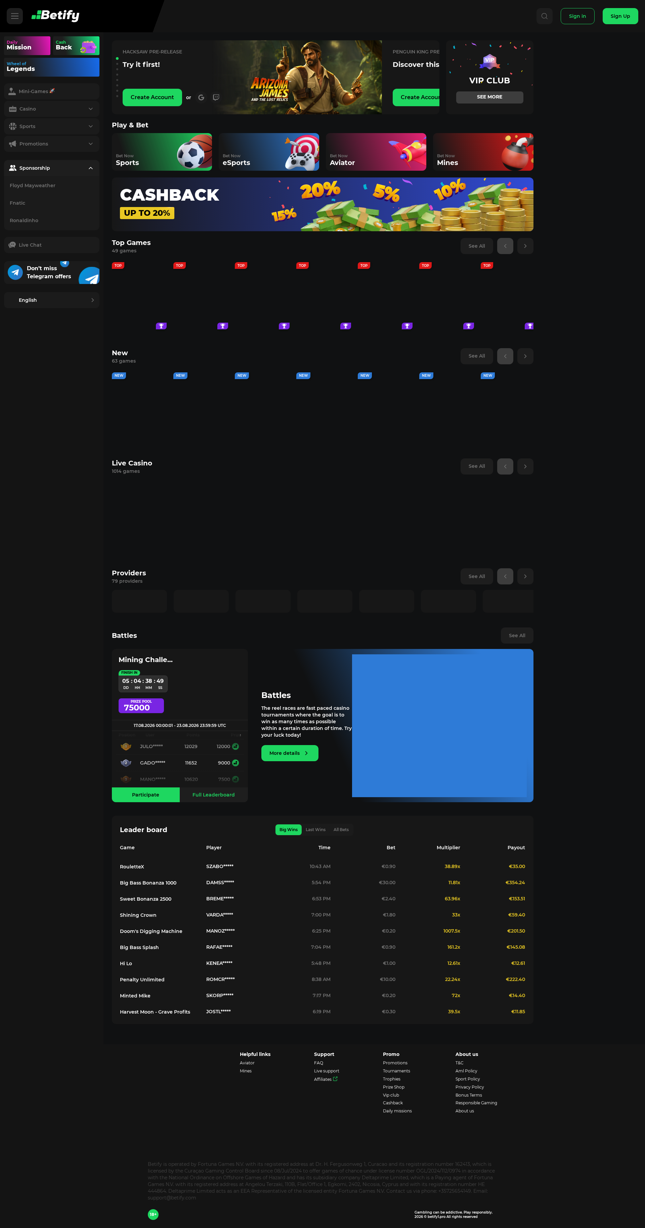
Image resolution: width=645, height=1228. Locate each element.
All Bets (341, 829)
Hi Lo (126, 963)
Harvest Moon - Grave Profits (155, 1012)
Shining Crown (138, 915)
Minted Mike (135, 996)
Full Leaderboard (213, 795)
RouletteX (132, 867)
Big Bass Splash (139, 947)
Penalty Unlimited (142, 980)
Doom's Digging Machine (151, 931)
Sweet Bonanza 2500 (145, 899)
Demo (139, 314)
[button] (117, 58)
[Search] (544, 16)
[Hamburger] (15, 16)
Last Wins (316, 829)
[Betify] (55, 16)
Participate (145, 795)
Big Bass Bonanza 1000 (148, 883)
